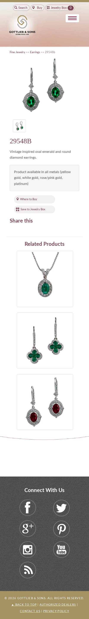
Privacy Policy (56, 611)
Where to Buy (28, 199)
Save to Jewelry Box (33, 209)
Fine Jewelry (17, 52)
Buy (39, 7)
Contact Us (30, 611)
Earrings (35, 52)
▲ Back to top (24, 605)
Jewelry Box (59, 7)
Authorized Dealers (58, 605)
